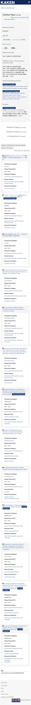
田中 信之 (6, 166)
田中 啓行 (6, 243)
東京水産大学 (7, 662)
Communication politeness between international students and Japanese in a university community (14, 309)
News (2, 691)
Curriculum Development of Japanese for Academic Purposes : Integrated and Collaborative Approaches (15, 627)
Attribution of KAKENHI (7, 697)
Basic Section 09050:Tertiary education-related (15, 258)
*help (27, 17)
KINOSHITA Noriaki (8, 440)
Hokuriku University (9, 497)
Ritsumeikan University (9, 227)
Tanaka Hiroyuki (8, 280)
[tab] (16, 127)
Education (17, 99)
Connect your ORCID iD (19, 17)
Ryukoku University (8, 461)
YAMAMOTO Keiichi (9, 476)
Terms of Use (4, 694)
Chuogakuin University (9, 263)
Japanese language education (11, 86)
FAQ (2, 688)
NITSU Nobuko (7, 556)
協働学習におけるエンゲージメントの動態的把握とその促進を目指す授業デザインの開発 (15, 157)
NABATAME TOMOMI (9, 318)
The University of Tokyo (9, 577)
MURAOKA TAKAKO (9, 360)
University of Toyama (9, 188)
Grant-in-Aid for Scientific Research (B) (13, 371)
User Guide (4, 685)
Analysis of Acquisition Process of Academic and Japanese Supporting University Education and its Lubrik (12, 431)
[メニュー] (29, 2)
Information (4, 682)
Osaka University (8, 382)
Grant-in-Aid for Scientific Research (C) (13, 176)
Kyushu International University (11, 498)
